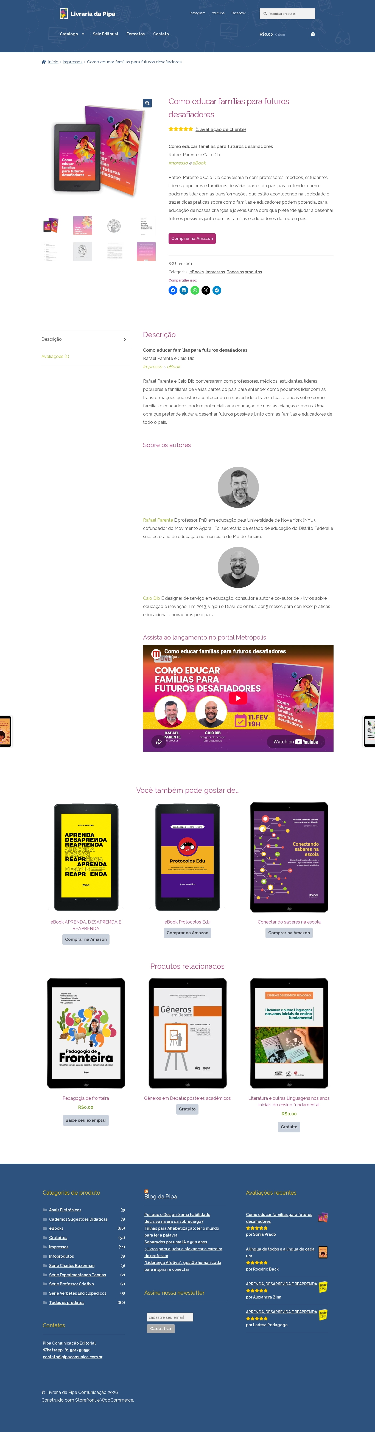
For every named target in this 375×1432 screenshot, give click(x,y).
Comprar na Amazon (192, 238)
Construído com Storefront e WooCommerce (87, 1400)
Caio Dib (151, 598)
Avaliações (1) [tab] (55, 356)
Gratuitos (58, 1237)
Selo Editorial (105, 34)
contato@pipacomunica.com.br (72, 1357)
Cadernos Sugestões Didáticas (78, 1219)
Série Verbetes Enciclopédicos (77, 1293)
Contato (161, 34)
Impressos (72, 61)
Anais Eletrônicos (65, 1210)
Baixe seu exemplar (86, 1120)
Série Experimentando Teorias (77, 1275)
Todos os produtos (244, 272)
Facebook (238, 13)
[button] (147, 103)
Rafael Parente (158, 520)
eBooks (196, 272)
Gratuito (187, 1109)
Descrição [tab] (51, 339)
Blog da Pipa (160, 1196)
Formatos (136, 34)
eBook (199, 163)
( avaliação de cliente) (220, 129)
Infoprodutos (61, 1256)
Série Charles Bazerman (71, 1265)
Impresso (178, 163)
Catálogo (69, 34)
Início (53, 61)
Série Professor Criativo (71, 1284)
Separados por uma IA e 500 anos (175, 1242)
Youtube (218, 13)
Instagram (197, 13)
